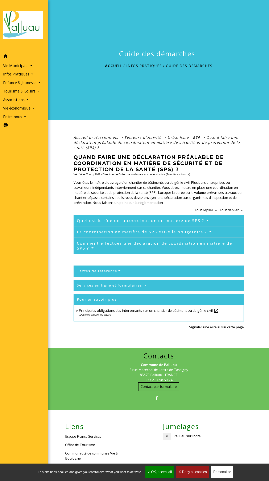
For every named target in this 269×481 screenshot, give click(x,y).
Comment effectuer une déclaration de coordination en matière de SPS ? (154, 245)
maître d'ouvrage (107, 182)
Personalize (222, 472)
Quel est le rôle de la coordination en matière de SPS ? (141, 220)
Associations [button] (14, 99)
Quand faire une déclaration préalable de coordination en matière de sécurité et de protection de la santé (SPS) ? (157, 142)
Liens (74, 427)
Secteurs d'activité (143, 137)
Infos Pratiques (144, 65)
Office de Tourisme (80, 445)
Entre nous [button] (13, 116)
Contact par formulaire (159, 386)
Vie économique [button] (17, 108)
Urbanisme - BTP (184, 137)
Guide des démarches (189, 65)
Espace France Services (83, 436)
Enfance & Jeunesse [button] (20, 82)
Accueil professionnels (97, 137)
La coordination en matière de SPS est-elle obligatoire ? (142, 232)
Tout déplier (231, 210)
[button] (24, 56)
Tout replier (206, 210)
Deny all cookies (194, 472)
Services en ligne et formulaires (110, 285)
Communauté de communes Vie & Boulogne (91, 456)
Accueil (113, 65)
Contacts (158, 356)
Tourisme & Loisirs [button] (19, 91)
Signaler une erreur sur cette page (216, 327)
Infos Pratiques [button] (16, 74)
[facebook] (159, 398)
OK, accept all (161, 472)
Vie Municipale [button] (16, 65)
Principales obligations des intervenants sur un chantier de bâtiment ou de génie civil (149, 310)
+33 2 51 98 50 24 (158, 380)
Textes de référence (97, 270)
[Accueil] (24, 26)
